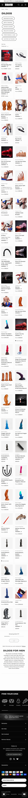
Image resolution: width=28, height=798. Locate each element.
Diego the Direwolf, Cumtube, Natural (20, 360)
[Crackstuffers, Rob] (7, 592)
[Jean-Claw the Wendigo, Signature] (21, 570)
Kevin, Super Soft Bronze (6, 505)
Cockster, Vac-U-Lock (6, 648)
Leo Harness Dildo (20, 161)
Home (3, 9)
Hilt (16, 87)
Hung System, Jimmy (19, 648)
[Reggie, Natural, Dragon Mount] (7, 424)
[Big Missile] (21, 129)
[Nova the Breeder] (21, 252)
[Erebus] (7, 226)
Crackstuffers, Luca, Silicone (5, 770)
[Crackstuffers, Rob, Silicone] (21, 760)
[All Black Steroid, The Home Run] (21, 446)
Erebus (3, 235)
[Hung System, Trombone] (7, 446)
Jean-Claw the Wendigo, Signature (21, 580)
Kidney (3, 409)
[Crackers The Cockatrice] (21, 662)
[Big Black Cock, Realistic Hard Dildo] (7, 711)
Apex (16, 602)
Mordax (17, 287)
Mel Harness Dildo (20, 311)
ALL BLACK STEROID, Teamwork (21, 698)
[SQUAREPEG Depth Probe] (7, 470)
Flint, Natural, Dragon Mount (5, 580)
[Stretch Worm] (7, 519)
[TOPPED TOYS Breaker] (21, 203)
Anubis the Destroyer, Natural (20, 722)
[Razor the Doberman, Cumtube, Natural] (7, 350)
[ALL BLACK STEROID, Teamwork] (21, 687)
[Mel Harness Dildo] (21, 302)
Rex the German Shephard (6, 162)
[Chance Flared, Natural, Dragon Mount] (7, 277)
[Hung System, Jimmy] (21, 638)
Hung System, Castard (19, 792)
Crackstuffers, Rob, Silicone (19, 770)
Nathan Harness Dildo (20, 529)
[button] (25, 4)
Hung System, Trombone (5, 456)
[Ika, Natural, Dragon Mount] (21, 424)
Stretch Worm (5, 528)
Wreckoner (4, 212)
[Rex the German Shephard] (7, 152)
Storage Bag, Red (6, 64)
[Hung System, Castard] (21, 782)
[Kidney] (7, 400)
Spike (2, 185)
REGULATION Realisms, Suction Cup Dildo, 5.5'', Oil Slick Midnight (6, 90)
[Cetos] (7, 302)
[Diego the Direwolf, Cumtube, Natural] (21, 350)
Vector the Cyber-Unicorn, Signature (6, 334)
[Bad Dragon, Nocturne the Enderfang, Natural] (21, 375)
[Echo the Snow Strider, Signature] (21, 737)
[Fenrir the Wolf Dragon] (21, 226)
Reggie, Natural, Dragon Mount (5, 434)
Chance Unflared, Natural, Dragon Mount (20, 411)
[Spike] (7, 176)
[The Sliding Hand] (7, 782)
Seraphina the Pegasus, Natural (20, 481)
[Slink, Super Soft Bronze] (21, 176)
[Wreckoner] (7, 203)
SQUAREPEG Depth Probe (7, 481)
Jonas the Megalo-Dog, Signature (20, 505)
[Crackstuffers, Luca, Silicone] (7, 759)
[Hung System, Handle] (7, 543)
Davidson (4, 672)
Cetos (3, 311)
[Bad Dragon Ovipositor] (7, 687)
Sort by (3, 44)
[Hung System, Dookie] (21, 543)
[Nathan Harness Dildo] (21, 519)
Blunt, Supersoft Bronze (6, 115)
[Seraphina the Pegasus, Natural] (21, 471)
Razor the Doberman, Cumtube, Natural (6, 361)
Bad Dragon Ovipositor (4, 697)
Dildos (6, 9)
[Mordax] (21, 278)
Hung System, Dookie (19, 553)
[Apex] (21, 593)
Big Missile (18, 138)
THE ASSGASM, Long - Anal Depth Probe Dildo (6, 263)
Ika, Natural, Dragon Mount (21, 434)
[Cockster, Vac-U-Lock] (7, 638)
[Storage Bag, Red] (7, 55)
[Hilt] (21, 78)
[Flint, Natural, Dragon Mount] (7, 570)
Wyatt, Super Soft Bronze (6, 386)
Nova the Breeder (20, 261)
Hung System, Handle (5, 553)
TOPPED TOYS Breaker (19, 214)
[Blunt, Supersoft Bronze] (7, 105)
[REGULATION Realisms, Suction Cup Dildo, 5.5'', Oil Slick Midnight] (7, 78)
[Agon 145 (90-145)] (7, 737)
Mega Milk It (4, 623)
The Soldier (18, 64)
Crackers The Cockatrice (19, 672)
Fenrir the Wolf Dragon (19, 236)
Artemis (3, 138)
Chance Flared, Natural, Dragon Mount (5, 289)
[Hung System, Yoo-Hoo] (21, 614)
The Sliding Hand (6, 791)
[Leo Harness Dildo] (21, 152)
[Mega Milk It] (7, 613)
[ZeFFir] (21, 105)
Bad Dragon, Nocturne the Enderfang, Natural (21, 387)
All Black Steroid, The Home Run (20, 457)
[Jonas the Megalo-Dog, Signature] (21, 495)
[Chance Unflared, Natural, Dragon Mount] (21, 400)
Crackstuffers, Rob (7, 602)
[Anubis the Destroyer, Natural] (21, 711)
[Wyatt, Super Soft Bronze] (7, 375)
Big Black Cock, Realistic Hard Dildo (5, 724)
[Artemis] (7, 129)
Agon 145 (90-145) (6, 746)
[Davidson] (7, 662)
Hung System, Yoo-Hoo (20, 624)
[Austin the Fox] (21, 324)
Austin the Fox (19, 333)
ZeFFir (17, 114)
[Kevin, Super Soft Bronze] (7, 495)
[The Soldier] (21, 55)
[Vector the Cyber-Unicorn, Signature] (7, 324)
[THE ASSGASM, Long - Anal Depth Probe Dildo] (7, 252)
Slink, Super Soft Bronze (20, 186)
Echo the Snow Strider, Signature (20, 747)
